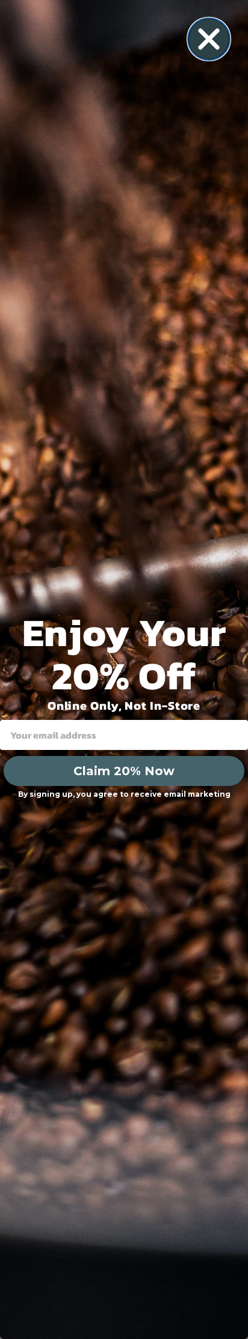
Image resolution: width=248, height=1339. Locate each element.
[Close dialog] (209, 39)
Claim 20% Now (124, 771)
